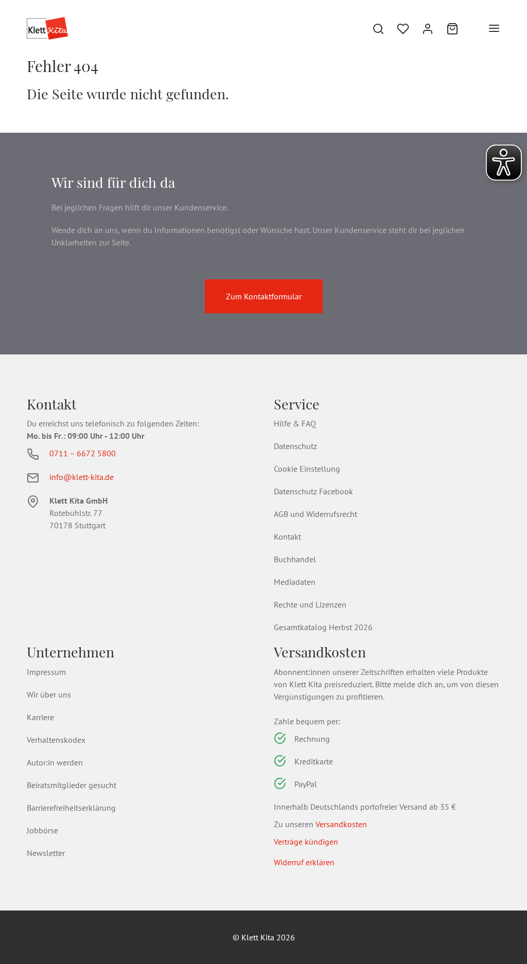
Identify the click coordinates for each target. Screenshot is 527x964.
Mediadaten (294, 582)
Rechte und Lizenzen (310, 604)
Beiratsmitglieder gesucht (71, 785)
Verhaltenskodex (56, 740)
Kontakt (287, 536)
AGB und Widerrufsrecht (315, 514)
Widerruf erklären (304, 862)
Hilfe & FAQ (295, 423)
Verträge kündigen (306, 841)
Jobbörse (42, 830)
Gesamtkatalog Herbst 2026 (323, 627)
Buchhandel (295, 559)
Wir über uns (49, 694)
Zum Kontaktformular (264, 296)
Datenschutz (295, 446)
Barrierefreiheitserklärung (71, 807)
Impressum (46, 672)
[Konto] (421, 28)
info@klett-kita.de (81, 477)
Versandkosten (341, 824)
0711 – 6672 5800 (82, 453)
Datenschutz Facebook (313, 491)
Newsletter (46, 853)
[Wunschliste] (396, 28)
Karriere (40, 717)
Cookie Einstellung (307, 468)
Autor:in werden (55, 762)
